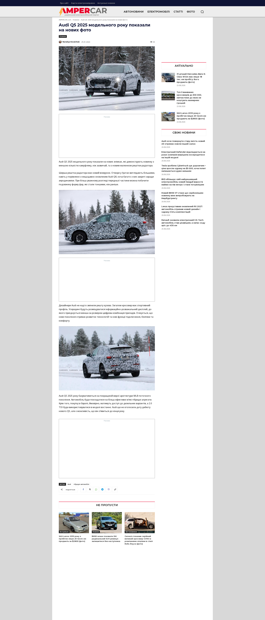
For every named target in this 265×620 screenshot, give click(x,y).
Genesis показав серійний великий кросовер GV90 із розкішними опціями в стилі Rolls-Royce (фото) (139, 540)
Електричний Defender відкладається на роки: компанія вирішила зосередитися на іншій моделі (183, 155)
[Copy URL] (115, 489)
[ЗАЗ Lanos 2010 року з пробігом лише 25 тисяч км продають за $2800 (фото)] (74, 522)
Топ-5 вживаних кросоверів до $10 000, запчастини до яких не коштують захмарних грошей (189, 97)
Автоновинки (131, 532)
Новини (76, 20)
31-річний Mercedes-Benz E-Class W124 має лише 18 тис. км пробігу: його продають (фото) (191, 78)
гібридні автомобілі (81, 484)
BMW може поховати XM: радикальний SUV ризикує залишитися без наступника (106, 538)
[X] (89, 489)
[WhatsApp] (96, 489)
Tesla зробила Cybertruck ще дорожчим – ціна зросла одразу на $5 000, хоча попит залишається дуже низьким (183, 168)
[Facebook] (83, 489)
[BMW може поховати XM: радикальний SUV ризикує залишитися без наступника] (107, 522)
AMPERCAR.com (65, 20)
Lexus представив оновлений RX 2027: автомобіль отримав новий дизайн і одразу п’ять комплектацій (182, 209)
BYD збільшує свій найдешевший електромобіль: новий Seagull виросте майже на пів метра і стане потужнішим (182, 182)
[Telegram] (102, 489)
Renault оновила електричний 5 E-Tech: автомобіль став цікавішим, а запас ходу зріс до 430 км (183, 223)
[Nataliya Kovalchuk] (60, 42)
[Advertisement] (106, 137)
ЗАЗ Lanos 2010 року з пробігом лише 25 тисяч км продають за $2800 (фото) (72, 538)
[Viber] (108, 489)
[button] (202, 12)
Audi (69, 484)
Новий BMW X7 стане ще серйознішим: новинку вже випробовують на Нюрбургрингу (182, 196)
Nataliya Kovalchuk (71, 42)
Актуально (64, 532)
